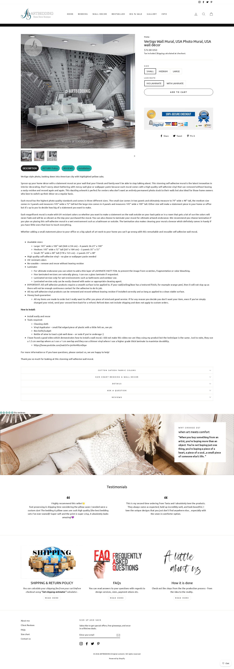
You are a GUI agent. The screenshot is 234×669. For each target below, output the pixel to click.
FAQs (23, 629)
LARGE (176, 71)
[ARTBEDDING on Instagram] (81, 643)
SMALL (150, 71)
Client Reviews (28, 625)
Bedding (83, 14)
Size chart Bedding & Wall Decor (117, 377)
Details (117, 383)
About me (25, 620)
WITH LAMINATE (175, 83)
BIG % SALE (136, 14)
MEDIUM (163, 71)
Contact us (26, 638)
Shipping (160, 53)
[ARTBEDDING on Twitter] (92, 643)
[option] (78, 91)
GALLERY (152, 14)
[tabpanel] (117, 267)
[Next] (133, 155)
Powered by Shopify (117, 658)
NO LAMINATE (154, 83)
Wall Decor (100, 14)
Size (146, 66)
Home (70, 14)
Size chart (25, 634)
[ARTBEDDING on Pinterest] (98, 643)
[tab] (30, 168)
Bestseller (118, 14)
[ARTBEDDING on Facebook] (86, 643)
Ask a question (117, 390)
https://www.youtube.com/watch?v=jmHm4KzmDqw (60, 345)
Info (164, 14)
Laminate (150, 78)
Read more (52, 598)
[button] (6, 412)
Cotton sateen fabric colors (117, 370)
